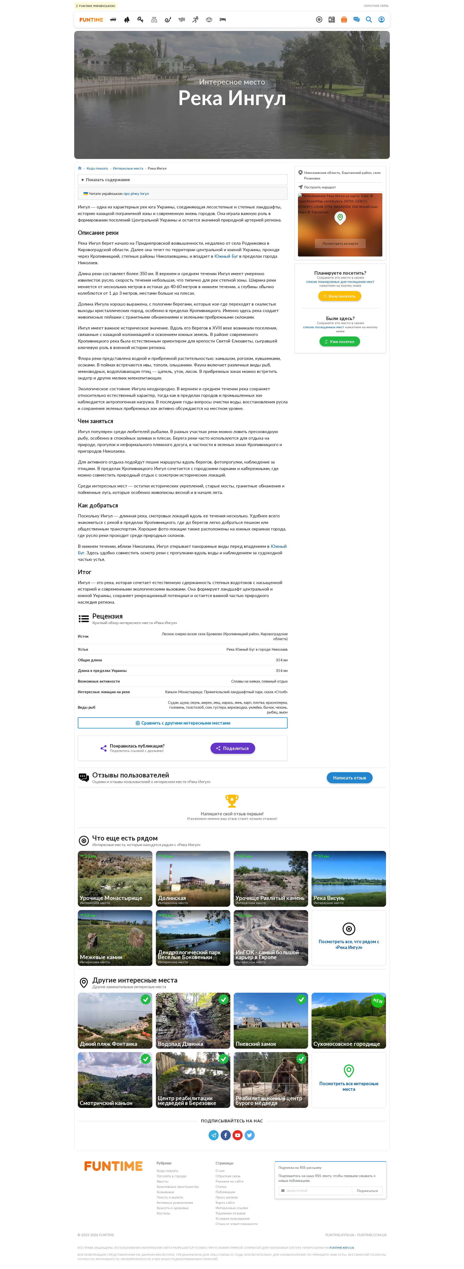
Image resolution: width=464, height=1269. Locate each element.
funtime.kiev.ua (342, 1247)
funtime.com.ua (371, 1235)
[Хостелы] (223, 19)
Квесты (162, 1181)
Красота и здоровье (172, 1208)
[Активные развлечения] (195, 19)
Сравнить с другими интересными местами (185, 723)
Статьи (221, 1186)
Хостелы (163, 1213)
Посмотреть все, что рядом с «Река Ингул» (349, 944)
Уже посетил (342, 341)
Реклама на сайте (230, 1181)
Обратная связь (376, 5)
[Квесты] (140, 19)
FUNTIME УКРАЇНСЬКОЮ (96, 5)
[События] (331, 19)
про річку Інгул (136, 193)
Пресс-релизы (227, 1197)
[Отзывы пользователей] (356, 19)
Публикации (225, 1192)
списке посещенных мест (323, 327)
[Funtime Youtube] (238, 1135)
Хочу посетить (342, 296)
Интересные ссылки (232, 1208)
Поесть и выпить (170, 1197)
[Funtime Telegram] (215, 1135)
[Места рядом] (319, 19)
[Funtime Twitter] (250, 1135)
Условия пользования (233, 1218)
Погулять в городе (171, 1176)
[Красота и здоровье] (209, 19)
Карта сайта (225, 1202)
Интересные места (128, 168)
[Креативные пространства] (154, 19)
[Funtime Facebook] (227, 1135)
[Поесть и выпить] (181, 19)
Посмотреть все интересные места (348, 1086)
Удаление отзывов (231, 1213)
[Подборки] (344, 19)
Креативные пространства (178, 1186)
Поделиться (235, 748)
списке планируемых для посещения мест (340, 281)
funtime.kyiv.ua (340, 1235)
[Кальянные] (168, 19)
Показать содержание (108, 179)
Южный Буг (226, 256)
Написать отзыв (349, 777)
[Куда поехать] (113, 19)
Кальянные (165, 1192)
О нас (220, 1171)
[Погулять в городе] (127, 19)
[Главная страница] (80, 168)
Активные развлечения (175, 1202)
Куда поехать (97, 168)
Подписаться (367, 1191)
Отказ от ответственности (237, 1224)
